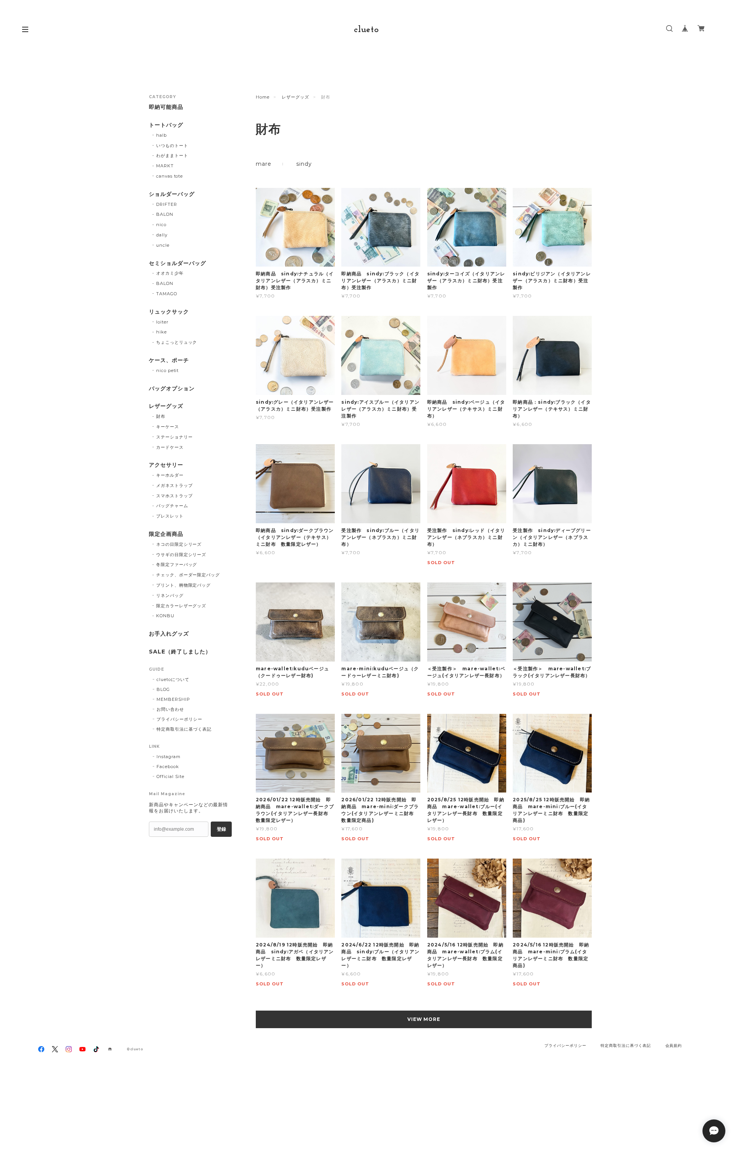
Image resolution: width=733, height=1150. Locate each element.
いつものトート (172, 145)
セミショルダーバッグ (177, 263)
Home (263, 97)
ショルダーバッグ (172, 194)
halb (161, 135)
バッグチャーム (172, 505)
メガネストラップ (174, 485)
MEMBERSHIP (173, 699)
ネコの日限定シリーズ (179, 544)
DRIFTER (166, 204)
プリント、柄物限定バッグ (183, 585)
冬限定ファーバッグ (176, 564)
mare (263, 164)
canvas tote (169, 176)
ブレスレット (170, 516)
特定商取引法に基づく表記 (184, 729)
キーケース (167, 426)
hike (161, 332)
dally (162, 235)
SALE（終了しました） (180, 652)
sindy (304, 164)
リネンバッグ (170, 595)
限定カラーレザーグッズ (181, 605)
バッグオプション (172, 388)
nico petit (167, 370)
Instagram (169, 756)
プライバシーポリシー (179, 719)
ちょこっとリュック (176, 342)
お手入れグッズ (169, 634)
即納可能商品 (166, 107)
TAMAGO (166, 293)
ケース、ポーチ (169, 360)
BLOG (163, 689)
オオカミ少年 (170, 273)
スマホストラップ (174, 495)
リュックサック (169, 312)
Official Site (170, 776)
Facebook (168, 766)
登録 (221, 829)
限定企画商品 (166, 534)
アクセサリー (166, 465)
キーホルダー (170, 475)
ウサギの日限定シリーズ (181, 554)
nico (161, 224)
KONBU (165, 615)
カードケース (170, 447)
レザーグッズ (295, 97)
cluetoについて (173, 679)
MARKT (165, 165)
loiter (162, 322)
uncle (163, 245)
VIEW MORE (424, 1019)
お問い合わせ (170, 709)
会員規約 (673, 1045)
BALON (164, 214)
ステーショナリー (174, 437)
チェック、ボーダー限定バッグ (188, 574)
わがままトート (172, 155)
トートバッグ (166, 125)
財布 (160, 416)
